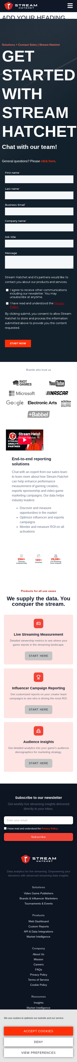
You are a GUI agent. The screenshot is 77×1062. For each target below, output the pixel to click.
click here (48, 161)
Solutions (8, 44)
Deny (38, 1042)
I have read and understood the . (32, 828)
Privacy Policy (49, 828)
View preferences (38, 1052)
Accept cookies (39, 1031)
